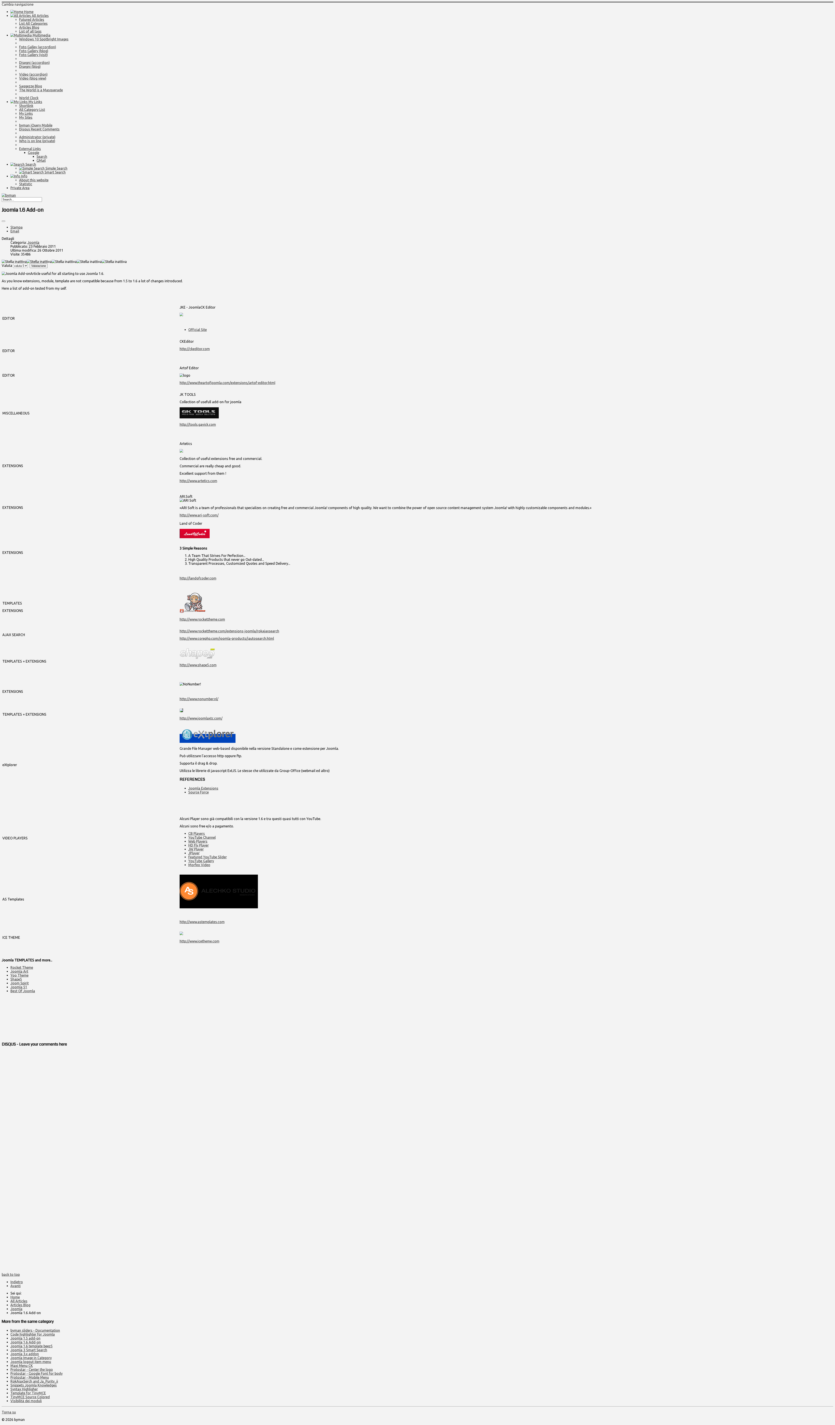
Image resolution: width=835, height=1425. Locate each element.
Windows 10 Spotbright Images (43, 39)
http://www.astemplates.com (202, 922)
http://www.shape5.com (198, 665)
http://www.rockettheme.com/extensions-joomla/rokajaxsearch (229, 631)
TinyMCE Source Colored (30, 1397)
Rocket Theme (21, 967)
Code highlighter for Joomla (32, 1334)
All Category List (32, 110)
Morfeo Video (199, 865)
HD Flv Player (198, 845)
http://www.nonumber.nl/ (199, 699)
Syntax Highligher (24, 1389)
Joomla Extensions (203, 788)
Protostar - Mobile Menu (29, 1377)
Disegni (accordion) (34, 63)
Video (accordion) (33, 74)
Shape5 (16, 979)
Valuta (7, 265)
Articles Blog (29, 27)
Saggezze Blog (30, 86)
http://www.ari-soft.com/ (199, 515)
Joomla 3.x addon (24, 1354)
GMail (41, 160)
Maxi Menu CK (21, 1366)
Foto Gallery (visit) (33, 55)
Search (42, 157)
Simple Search (56, 168)
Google (33, 153)
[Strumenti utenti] (3, 221)
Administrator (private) (37, 137)
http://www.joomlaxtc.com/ (201, 718)
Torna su (9, 1412)
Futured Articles (31, 20)
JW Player (196, 849)
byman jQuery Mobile (35, 125)
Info (23, 176)
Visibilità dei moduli (26, 1401)
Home (28, 12)
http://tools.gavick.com (198, 424)
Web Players (197, 841)
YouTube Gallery (201, 861)
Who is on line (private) (37, 141)
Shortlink (26, 106)
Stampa (16, 227)
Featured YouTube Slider (207, 857)
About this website (33, 180)
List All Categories (33, 23)
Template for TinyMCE (28, 1393)
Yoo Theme (19, 975)
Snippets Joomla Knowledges (33, 1385)
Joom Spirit (19, 983)
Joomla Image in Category (31, 1358)
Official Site (197, 330)
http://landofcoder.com (198, 578)
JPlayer (194, 853)
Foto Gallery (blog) (33, 51)
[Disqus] (417, 1105)
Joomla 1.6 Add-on (25, 1342)
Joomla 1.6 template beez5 (31, 1346)
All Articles (40, 16)
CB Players (196, 833)
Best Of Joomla (22, 991)
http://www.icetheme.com (199, 941)
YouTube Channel (202, 837)
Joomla (33, 242)
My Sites (25, 117)
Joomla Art (19, 971)
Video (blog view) (32, 78)
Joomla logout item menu (30, 1362)
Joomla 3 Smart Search (28, 1350)
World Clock (28, 98)
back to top (11, 1274)
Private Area (20, 188)
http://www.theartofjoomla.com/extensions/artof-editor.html (227, 383)
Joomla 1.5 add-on (25, 1338)
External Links (30, 149)
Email (14, 231)
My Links (35, 102)
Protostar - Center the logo (31, 1370)
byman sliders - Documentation (35, 1330)
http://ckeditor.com (195, 349)
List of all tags (30, 31)
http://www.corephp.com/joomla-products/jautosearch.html (227, 638)
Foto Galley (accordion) (37, 47)
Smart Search (55, 172)
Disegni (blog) (30, 66)
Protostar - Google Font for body (36, 1373)
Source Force (198, 792)
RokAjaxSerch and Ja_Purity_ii (34, 1381)
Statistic (25, 184)
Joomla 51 (18, 987)
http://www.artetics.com (198, 481)
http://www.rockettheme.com (202, 619)
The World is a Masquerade (41, 90)
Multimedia (41, 35)
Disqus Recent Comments (39, 129)
